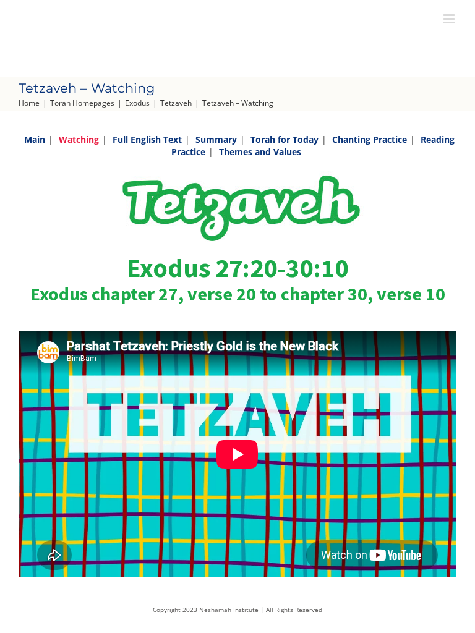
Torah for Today (284, 139)
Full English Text (147, 139)
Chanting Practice (369, 139)
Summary (216, 139)
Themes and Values (260, 152)
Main (34, 139)
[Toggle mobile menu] (449, 18)
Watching (79, 139)
